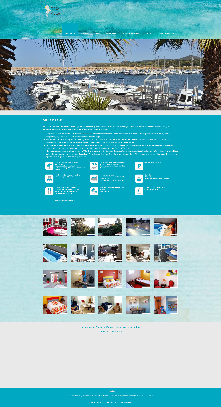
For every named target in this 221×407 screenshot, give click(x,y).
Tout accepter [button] (95, 402)
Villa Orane (70, 33)
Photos (84, 33)
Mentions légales (168, 33)
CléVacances (86, 134)
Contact (149, 33)
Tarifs (97, 33)
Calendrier (111, 33)
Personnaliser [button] (126, 402)
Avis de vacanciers (130, 33)
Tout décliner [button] (111, 402)
